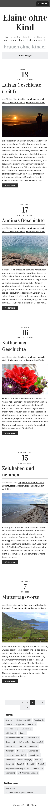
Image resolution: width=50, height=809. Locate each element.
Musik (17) (21, 751)
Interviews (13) (37, 742)
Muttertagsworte (20, 597)
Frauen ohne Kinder (35, 102)
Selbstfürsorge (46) (25, 759)
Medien (20, 485)
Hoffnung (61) (24, 742)
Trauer (34, 608)
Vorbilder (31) (38, 768)
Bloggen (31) (20, 724)
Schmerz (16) (10, 759)
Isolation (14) (10, 746)
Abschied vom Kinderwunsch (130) (18, 720)
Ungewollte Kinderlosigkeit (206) (17, 768)
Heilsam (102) (11, 742)
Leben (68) (22, 746)
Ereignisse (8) (26, 729)
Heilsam (42, 608)
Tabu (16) (20, 764)
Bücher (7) (32, 724)
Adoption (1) (39, 720)
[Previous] (7, 702)
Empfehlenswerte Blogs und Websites (19, 792)
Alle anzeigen (25, 55)
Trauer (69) (31, 764)
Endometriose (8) (12, 729)
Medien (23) (10, 751)
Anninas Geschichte (23, 220)
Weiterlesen (10, 185)
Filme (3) (22, 733)
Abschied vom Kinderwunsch (31, 99)
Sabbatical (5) (34, 755)
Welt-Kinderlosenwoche (13, 102)
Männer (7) (33, 746)
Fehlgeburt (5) (11, 733)
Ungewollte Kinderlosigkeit (31, 482)
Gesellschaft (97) (33, 737)
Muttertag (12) (33, 751)
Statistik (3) (10, 764)
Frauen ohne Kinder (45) (14, 737)
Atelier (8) (9, 724)
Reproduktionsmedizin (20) (16, 755)
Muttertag (23, 605)
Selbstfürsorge (9, 485)
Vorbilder (6, 489)
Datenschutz (10, 788)
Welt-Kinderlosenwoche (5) (28, 773)
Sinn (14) (38, 759)
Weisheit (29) (10, 773)
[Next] (27, 707)
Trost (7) (41, 764)
